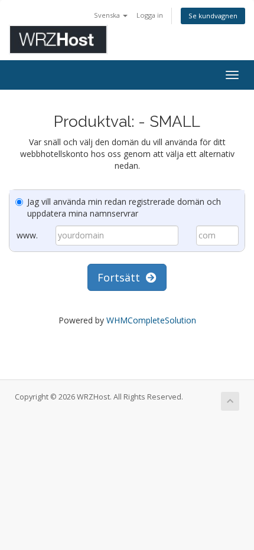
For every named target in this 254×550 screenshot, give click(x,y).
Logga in (149, 15)
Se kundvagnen (212, 15)
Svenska (108, 15)
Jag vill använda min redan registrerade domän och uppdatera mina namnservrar (124, 207)
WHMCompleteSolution (151, 320)
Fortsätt (121, 277)
